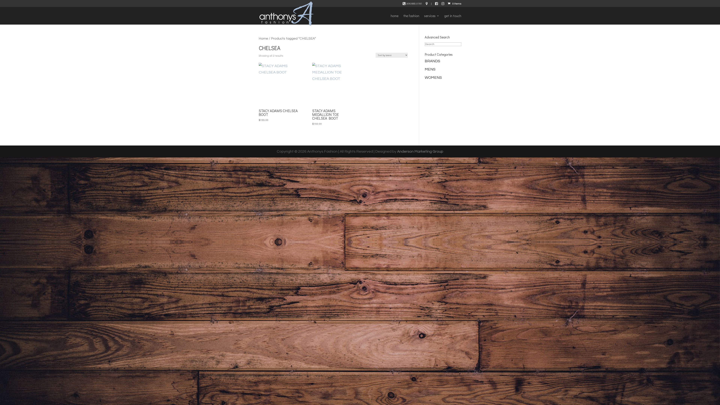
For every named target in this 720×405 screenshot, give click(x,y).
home (394, 16)
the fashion (411, 16)
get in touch (452, 16)
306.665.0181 (414, 3)
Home (263, 38)
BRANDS (432, 61)
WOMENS (433, 78)
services (430, 16)
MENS (430, 69)
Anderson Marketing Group (420, 151)
